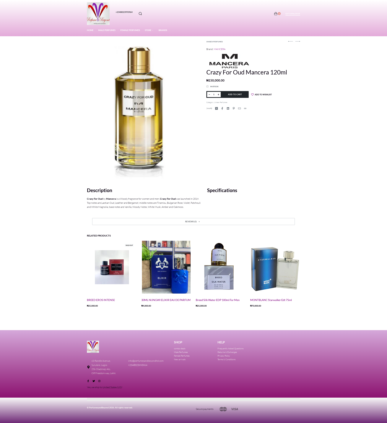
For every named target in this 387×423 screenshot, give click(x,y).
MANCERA (219, 49)
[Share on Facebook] (222, 108)
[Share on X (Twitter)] (216, 108)
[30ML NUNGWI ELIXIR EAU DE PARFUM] (166, 267)
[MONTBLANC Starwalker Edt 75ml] (275, 267)
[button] (193, 221)
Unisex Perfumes (214, 41)
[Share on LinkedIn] (228, 108)
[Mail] (239, 108)
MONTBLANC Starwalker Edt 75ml (271, 300)
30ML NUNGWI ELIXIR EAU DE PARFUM (166, 300)
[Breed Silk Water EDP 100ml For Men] (221, 267)
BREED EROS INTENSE (101, 300)
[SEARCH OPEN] (140, 13)
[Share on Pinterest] (233, 108)
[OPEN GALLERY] (139, 110)
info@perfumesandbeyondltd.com (146, 360)
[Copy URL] (245, 108)
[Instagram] (99, 381)
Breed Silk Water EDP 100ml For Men (218, 300)
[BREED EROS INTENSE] (112, 267)
